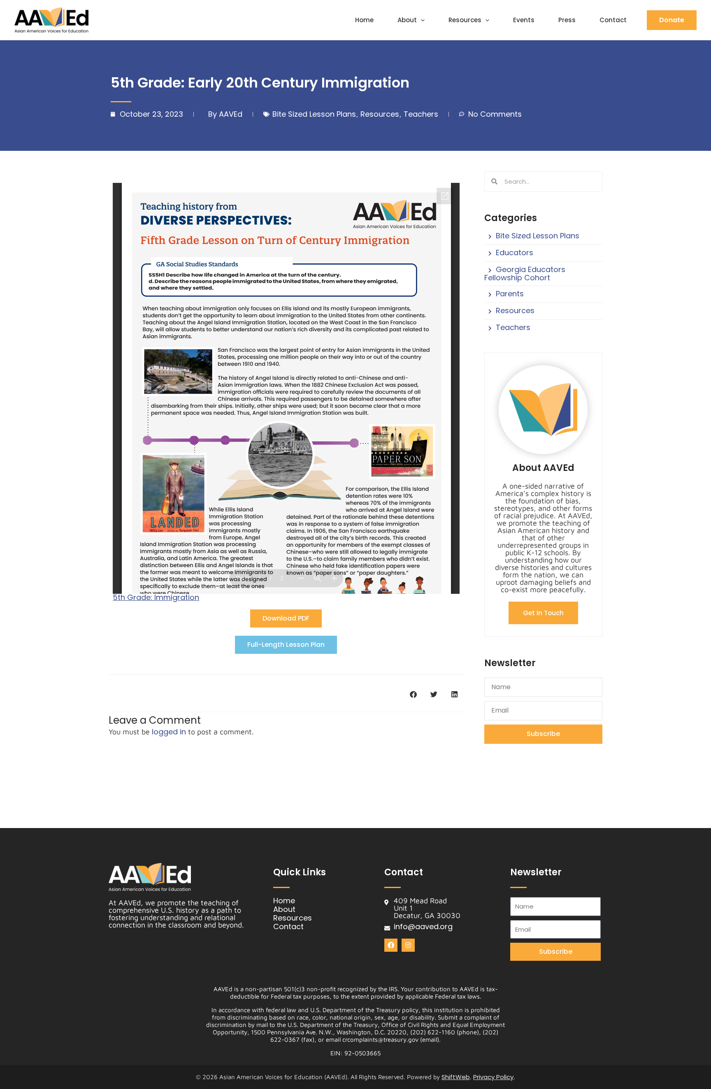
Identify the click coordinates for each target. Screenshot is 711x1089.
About (407, 20)
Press (567, 20)
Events (523, 20)
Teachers (421, 114)
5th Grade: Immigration (156, 597)
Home (364, 20)
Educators (514, 252)
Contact (613, 20)
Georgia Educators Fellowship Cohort (524, 273)
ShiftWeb (455, 1077)
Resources (464, 20)
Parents (510, 293)
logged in (169, 732)
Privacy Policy (493, 1077)
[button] (421, 20)
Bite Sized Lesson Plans (314, 114)
